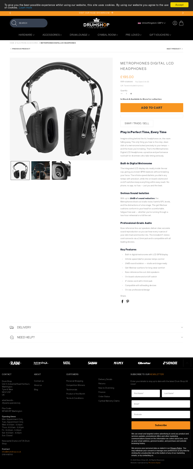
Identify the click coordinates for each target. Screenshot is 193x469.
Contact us (39, 381)
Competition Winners (75, 385)
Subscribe (161, 425)
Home (12, 43)
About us (38, 385)
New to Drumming (106, 388)
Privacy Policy (176, 448)
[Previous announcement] (10, 13)
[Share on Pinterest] (128, 301)
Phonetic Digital (154, 463)
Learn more (25, 7)
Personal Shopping (74, 381)
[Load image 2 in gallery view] (40, 170)
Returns (102, 383)
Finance (102, 392)
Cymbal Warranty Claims (109, 401)
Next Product (174, 49)
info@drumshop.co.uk (11, 451)
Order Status (104, 396)
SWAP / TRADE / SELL (137, 123)
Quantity (123, 91)
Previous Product (21, 49)
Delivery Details (105, 379)
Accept (179, 4)
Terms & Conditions (75, 398)
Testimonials (71, 389)
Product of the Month (75, 394)
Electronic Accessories (27, 43)
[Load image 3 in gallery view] (61, 170)
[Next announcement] (183, 13)
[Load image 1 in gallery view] (20, 170)
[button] (28, 23)
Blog (36, 389)
